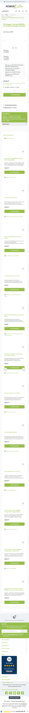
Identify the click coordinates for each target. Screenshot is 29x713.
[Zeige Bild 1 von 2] (13, 48)
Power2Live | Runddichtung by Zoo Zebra (14, 315)
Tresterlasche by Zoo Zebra (11, 275)
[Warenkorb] (26, 11)
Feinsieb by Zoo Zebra (10, 197)
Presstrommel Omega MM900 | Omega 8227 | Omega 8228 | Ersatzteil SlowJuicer (12, 511)
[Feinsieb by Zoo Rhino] (14, 419)
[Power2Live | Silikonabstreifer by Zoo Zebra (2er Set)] (14, 341)
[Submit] (24, 631)
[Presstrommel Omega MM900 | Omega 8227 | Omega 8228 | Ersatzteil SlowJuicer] (14, 497)
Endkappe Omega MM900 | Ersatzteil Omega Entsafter (13, 18)
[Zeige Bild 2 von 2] (16, 48)
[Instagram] (10, 693)
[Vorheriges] (4, 40)
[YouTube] (14, 693)
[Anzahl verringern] (4, 91)
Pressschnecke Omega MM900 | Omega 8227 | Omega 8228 (13, 550)
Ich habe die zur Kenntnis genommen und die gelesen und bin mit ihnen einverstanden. (13, 635)
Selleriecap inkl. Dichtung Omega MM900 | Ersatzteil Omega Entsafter (14, 589)
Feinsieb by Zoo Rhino (10, 432)
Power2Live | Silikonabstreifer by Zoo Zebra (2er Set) (13, 354)
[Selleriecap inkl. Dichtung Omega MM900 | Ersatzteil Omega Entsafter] (14, 576)
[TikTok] (22, 693)
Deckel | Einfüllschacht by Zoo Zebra (12, 237)
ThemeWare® (14, 707)
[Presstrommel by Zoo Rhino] (14, 380)
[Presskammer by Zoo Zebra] (14, 458)
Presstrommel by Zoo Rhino (12, 393)
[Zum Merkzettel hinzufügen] (23, 152)
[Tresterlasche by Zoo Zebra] (14, 263)
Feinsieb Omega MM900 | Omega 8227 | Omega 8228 (13, 159)
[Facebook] (6, 693)
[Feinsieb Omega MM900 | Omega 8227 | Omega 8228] (14, 146)
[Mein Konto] (23, 11)
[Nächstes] (24, 40)
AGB (11, 635)
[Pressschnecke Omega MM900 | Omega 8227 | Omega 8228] (14, 537)
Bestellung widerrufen (14, 697)
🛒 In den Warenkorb (14, 94)
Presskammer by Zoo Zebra (11, 471)
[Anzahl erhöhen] (24, 91)
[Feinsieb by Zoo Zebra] (14, 185)
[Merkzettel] (19, 11)
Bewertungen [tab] (6, 124)
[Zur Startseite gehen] (14, 6)
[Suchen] (16, 11)
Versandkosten (24, 703)
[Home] (2, 15)
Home (6, 14)
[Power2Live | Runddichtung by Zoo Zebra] (14, 302)
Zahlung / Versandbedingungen (18, 701)
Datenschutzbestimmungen (13, 634)
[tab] (14, 117)
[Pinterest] (18, 693)
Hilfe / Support (7, 701)
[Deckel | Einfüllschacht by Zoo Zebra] (14, 224)
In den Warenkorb (14, 172)
